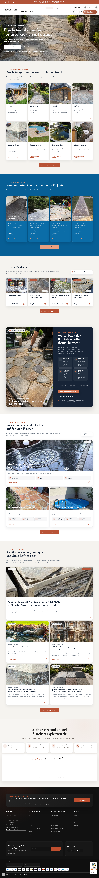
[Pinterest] (81, 850)
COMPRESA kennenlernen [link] (66, 396)
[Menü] (96, 863)
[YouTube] (77, 850)
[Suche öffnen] (73, 12)
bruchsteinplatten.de (13, 874)
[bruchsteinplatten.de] (9, 9)
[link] (49, 165)
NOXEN (25, 874)
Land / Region (9, 861)
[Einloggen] (77, 12)
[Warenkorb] (81, 12)
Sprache (25, 861)
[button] (24, 8)
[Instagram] (73, 850)
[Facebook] (69, 850)
